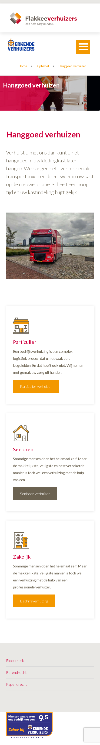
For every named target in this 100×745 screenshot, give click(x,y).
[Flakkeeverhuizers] (43, 19)
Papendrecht (16, 684)
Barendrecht (16, 672)
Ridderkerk (15, 660)
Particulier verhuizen (36, 386)
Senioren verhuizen (35, 493)
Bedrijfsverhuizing (34, 601)
